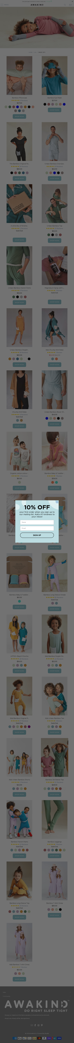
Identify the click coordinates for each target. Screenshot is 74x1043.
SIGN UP (37, 535)
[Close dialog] (57, 502)
